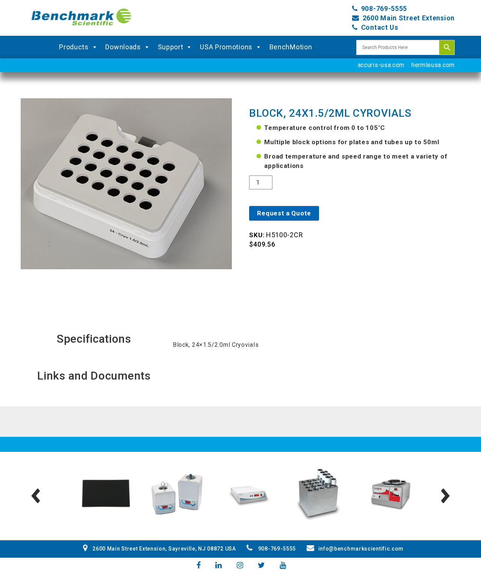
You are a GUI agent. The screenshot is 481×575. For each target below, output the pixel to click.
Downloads (123, 47)
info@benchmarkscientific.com (361, 549)
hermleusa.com (433, 65)
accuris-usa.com (381, 65)
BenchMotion (290, 47)
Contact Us (379, 27)
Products (74, 47)
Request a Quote (284, 213)
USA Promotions (226, 47)
